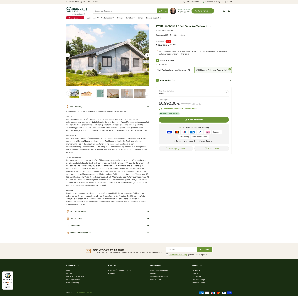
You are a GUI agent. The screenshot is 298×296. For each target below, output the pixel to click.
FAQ (68, 270)
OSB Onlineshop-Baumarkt (82, 293)
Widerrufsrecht (198, 282)
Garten (140, 18)
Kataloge (111, 273)
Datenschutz (197, 273)
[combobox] (130, 11)
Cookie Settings (198, 279)
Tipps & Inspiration (153, 18)
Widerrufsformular (158, 279)
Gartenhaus (92, 18)
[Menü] (11, 272)
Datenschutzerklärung (178, 254)
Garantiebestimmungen (159, 270)
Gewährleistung (72, 282)
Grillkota (120, 18)
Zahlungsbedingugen (159, 276)
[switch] (7, 287)
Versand (153, 273)
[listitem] (192, 2)
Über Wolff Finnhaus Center (119, 270)
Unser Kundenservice (75, 276)
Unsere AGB (197, 270)
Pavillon (129, 18)
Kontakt (69, 273)
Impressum (196, 276)
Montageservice (73, 279)
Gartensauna (106, 18)
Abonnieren (204, 249)
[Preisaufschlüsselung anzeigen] (227, 92)
